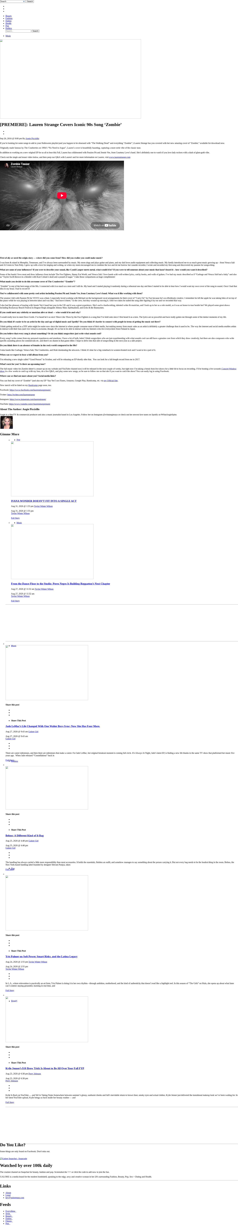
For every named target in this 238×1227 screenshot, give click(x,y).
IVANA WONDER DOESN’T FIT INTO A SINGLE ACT (44, 501)
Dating (8, 21)
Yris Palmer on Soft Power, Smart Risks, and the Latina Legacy (42, 956)
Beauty (9, 16)
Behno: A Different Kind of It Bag (25, 835)
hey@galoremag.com (15, 1197)
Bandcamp (33, 385)
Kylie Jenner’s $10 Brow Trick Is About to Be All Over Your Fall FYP (45, 1068)
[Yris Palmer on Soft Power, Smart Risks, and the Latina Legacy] (47, 929)
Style (8, 1213)
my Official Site (111, 380)
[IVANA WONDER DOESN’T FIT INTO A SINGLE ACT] (52, 495)
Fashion (9, 18)
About (8, 1193)
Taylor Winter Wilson (43, 506)
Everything (11, 1211)
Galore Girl (33, 731)
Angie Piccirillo (32, 138)
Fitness (9, 1221)
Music (8, 36)
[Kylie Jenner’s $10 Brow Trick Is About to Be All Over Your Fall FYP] (47, 1041)
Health (8, 23)
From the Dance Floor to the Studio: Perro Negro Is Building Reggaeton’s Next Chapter (60, 583)
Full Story (15, 518)
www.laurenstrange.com (119, 157)
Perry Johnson (35, 1074)
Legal (8, 1195)
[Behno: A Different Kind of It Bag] (47, 809)
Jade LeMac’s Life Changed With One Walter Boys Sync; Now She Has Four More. (53, 726)
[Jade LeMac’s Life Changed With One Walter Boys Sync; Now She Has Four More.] (47, 699)
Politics (9, 28)
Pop (7, 26)
